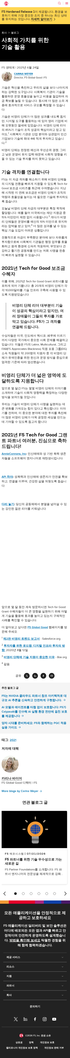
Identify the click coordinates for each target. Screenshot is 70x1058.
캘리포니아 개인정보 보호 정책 (22, 1047)
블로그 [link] (15, 32)
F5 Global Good (38, 627)
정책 (31, 1042)
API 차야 (7, 477)
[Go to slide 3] (31, 893)
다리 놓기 (8, 504)
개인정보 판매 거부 (54, 1047)
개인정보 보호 (47, 1042)
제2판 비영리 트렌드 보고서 (21, 638)
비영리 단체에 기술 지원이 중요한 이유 (29, 657)
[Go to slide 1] (15, 893)
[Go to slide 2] (23, 893)
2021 (13, 740)
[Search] (59, 3)
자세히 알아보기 (41, 19)
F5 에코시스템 (14, 853)
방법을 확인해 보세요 (24, 940)
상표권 (19, 1042)
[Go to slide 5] (46, 893)
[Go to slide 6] (54, 893)
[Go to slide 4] (39, 893)
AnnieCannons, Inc (14, 454)
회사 (4, 32)
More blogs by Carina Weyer (20, 791)
